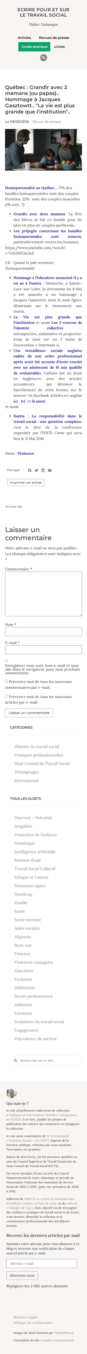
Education (23, 970)
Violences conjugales (33, 962)
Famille (20, 902)
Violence (22, 953)
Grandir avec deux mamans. (40, 213)
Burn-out (22, 945)
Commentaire (18, 569)
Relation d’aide (27, 860)
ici (23, 401)
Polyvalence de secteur (35, 1038)
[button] (43, 57)
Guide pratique (35, 47)
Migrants (22, 936)
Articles (24, 38)
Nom (10, 624)
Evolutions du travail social (39, 1021)
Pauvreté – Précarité (33, 817)
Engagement (26, 1030)
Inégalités (23, 826)
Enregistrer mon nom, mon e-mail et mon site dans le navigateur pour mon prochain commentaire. (42, 669)
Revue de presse (47, 122)
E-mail (12, 643)
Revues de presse (54, 38)
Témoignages (26, 772)
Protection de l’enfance (35, 834)
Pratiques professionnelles (38, 755)
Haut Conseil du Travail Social (42, 763)
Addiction (23, 1004)
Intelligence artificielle (35, 851)
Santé (19, 911)
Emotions (23, 1013)
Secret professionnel (33, 996)
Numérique (24, 843)
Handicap (23, 894)
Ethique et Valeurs (31, 877)
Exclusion (23, 979)
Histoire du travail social (36, 746)
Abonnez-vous (22, 1275)
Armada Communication (57, 1340)
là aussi (38, 401)
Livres (59, 47)
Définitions (24, 987)
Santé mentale (27, 919)
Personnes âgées (30, 885)
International (26, 780)
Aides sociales (27, 928)
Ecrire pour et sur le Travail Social (43, 12)
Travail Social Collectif (34, 868)
